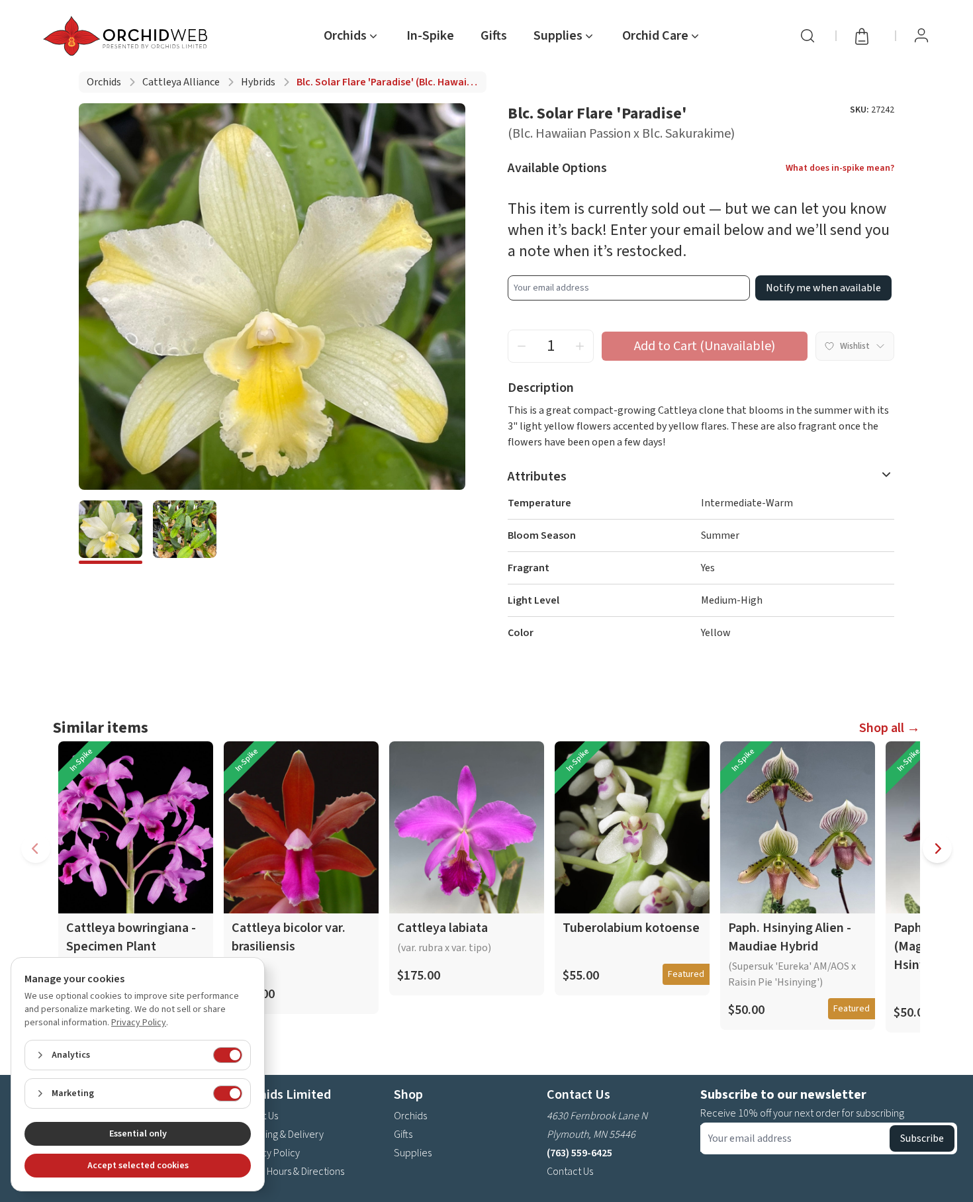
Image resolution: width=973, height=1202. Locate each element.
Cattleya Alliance (181, 82)
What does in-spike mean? (840, 168)
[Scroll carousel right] (937, 848)
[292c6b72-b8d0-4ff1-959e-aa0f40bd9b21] (184, 532)
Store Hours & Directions (292, 1171)
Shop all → (889, 728)
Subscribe (922, 1138)
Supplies (413, 1153)
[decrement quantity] (521, 346)
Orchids (104, 82)
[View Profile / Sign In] (921, 35)
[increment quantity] (579, 346)
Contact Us (570, 1171)
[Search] (807, 35)
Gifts (494, 35)
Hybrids (258, 82)
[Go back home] (127, 36)
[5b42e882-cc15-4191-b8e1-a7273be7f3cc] (110, 532)
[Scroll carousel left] (35, 848)
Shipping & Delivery (282, 1134)
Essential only (138, 1133)
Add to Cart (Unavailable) (704, 346)
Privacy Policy (270, 1153)
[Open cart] (866, 36)
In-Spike (430, 35)
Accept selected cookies (138, 1165)
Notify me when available (823, 288)
